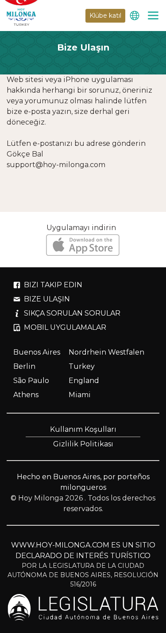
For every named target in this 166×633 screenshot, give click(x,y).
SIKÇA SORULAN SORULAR (72, 313)
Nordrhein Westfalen (106, 352)
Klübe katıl (105, 16)
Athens (26, 395)
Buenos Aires (36, 352)
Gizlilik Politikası (83, 444)
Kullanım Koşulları (83, 429)
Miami (80, 395)
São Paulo (31, 380)
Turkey (82, 366)
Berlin (24, 366)
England (84, 380)
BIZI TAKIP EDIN (53, 285)
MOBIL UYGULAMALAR (65, 327)
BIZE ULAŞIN (47, 299)
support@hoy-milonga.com (56, 164)
